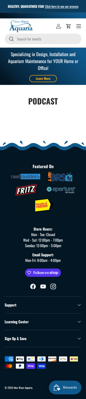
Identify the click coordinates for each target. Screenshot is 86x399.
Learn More (43, 78)
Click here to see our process (61, 6)
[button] (69, 26)
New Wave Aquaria (23, 388)
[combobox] (43, 39)
